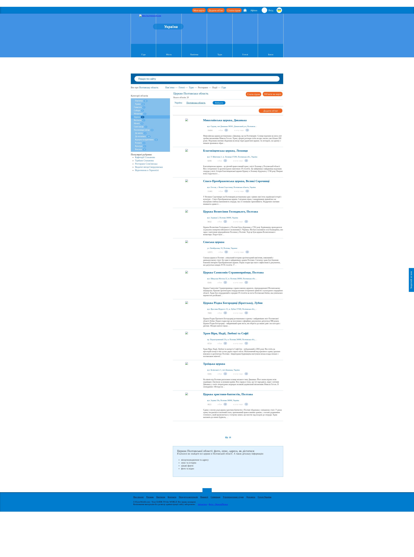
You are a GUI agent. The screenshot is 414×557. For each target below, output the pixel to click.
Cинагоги (138, 107)
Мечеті (137, 123)
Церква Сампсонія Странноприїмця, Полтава (233, 272)
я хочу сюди (239, 130)
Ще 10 (228, 437)
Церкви (137, 117)
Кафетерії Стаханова (145, 157)
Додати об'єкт (216, 10)
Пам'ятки (194, 54)
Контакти (172, 497)
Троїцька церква (214, 364)
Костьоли (137, 120)
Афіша (253, 10)
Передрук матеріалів (188, 497)
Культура (139, 146)
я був (221, 130)
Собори (137, 110)
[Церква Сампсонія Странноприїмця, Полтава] (186, 281)
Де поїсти (139, 133)
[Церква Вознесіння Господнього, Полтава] (186, 220)
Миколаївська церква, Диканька (225, 120)
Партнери (160, 497)
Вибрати (219, 103)
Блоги (270, 54)
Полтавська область (195, 103)
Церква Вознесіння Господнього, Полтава (230, 211)
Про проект (138, 497)
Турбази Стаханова (144, 160)
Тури (220, 54)
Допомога (250, 497)
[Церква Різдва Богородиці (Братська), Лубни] (186, 311)
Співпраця (215, 497)
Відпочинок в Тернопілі (147, 170)
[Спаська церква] (186, 250)
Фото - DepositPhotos (218, 504)
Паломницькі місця (142, 130)
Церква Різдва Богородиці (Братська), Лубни (232, 303)
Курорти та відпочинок (144, 139)
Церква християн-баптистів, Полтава (228, 394)
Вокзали (138, 149)
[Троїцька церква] (186, 372)
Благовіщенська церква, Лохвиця (225, 150)
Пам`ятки (169, 87)
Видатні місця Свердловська (149, 167)
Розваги (138, 143)
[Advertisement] (232, 428)
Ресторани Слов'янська (146, 164)
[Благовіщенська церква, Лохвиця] (186, 159)
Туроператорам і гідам (233, 497)
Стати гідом (234, 10)
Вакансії (204, 497)
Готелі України (264, 497)
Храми (138, 104)
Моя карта (198, 10)
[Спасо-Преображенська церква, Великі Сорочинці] (186, 189)
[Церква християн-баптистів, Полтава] (186, 403)
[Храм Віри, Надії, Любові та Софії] (186, 342)
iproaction (202, 504)
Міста (169, 54)
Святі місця (138, 127)
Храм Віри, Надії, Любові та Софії (225, 333)
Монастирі (138, 114)
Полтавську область (148, 87)
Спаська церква (213, 242)
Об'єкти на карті (272, 94)
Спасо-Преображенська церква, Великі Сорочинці (236, 181)
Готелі (245, 54)
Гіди (143, 54)
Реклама (150, 497)
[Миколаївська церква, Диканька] (186, 129)
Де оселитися (140, 136)
